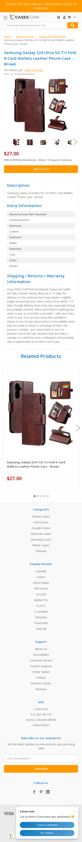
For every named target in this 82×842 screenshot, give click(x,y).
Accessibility (41, 654)
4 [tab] (44, 496)
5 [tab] (48, 496)
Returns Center (41, 683)
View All (41, 629)
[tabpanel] (41, 427)
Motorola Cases (41, 534)
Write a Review (34, 70)
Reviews (41, 689)
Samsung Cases (41, 539)
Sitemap (41, 551)
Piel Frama (41, 588)
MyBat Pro (41, 600)
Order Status (41, 672)
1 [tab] (35, 496)
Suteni (41, 577)
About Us (41, 649)
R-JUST (41, 606)
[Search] (72, 25)
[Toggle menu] (5, 17)
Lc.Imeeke (41, 611)
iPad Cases (41, 522)
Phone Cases (41, 545)
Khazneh (41, 617)
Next (75, 142)
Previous (7, 142)
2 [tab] (38, 496)
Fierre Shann (41, 583)
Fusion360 (41, 623)
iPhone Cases (41, 516)
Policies (41, 677)
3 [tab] (41, 496)
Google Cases (41, 528)
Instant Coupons (41, 666)
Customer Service (41, 660)
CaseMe (41, 571)
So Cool (41, 594)
